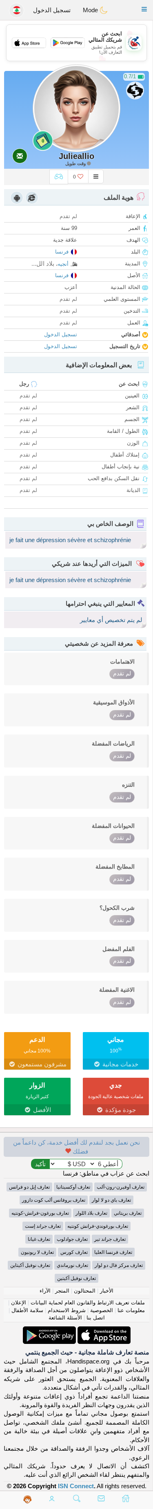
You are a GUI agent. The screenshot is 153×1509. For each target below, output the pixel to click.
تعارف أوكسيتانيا (73, 1187)
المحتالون (84, 1291)
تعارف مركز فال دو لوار (119, 1265)
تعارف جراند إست (43, 1226)
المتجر (62, 1291)
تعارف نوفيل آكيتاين (30, 1265)
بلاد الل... (42, 263)
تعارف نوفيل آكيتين (76, 1278)
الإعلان (18, 1302)
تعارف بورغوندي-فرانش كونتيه (97, 1226)
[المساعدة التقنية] (27, 1499)
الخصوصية (101, 1310)
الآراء (45, 1291)
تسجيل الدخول (52, 10)
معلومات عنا (131, 1310)
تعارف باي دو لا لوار (111, 1200)
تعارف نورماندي (72, 1265)
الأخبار (106, 1291)
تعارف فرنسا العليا (113, 1252)
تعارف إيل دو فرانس (29, 1187)
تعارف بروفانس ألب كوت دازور (53, 1200)
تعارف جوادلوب (72, 1239)
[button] (144, 9)
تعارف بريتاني (128, 1213)
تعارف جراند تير (110, 1239)
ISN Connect (76, 1486)
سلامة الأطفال (27, 1310)
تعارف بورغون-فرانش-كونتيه (40, 1213)
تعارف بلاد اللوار (91, 1213)
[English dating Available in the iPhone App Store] (103, 1330)
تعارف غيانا (39, 1239)
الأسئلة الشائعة (65, 1318)
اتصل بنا (95, 1318)
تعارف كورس (74, 1252)
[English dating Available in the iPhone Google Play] (49, 1330)
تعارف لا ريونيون (37, 1252)
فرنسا (62, 252)
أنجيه (63, 264)
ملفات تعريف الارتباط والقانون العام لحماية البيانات (88, 1302)
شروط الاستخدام (67, 1310)
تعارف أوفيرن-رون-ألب (120, 1187)
